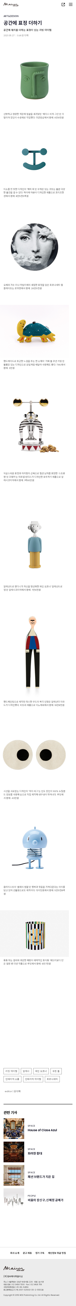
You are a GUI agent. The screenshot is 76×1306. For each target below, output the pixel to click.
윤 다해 (25, 35)
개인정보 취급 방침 (57, 1253)
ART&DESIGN (11, 16)
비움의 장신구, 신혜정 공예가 (45, 1200)
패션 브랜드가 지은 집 (41, 1177)
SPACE (31, 1125)
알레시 (26, 1071)
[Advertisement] (38, 1026)
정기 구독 (39, 1253)
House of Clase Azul (42, 1130)
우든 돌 (56, 1071)
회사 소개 (14, 1253)
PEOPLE (32, 1195)
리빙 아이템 (11, 1071)
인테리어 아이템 (33, 1079)
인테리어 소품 (12, 1079)
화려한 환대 (35, 1154)
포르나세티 (52, 1079)
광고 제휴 (27, 1253)
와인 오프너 (41, 1071)
